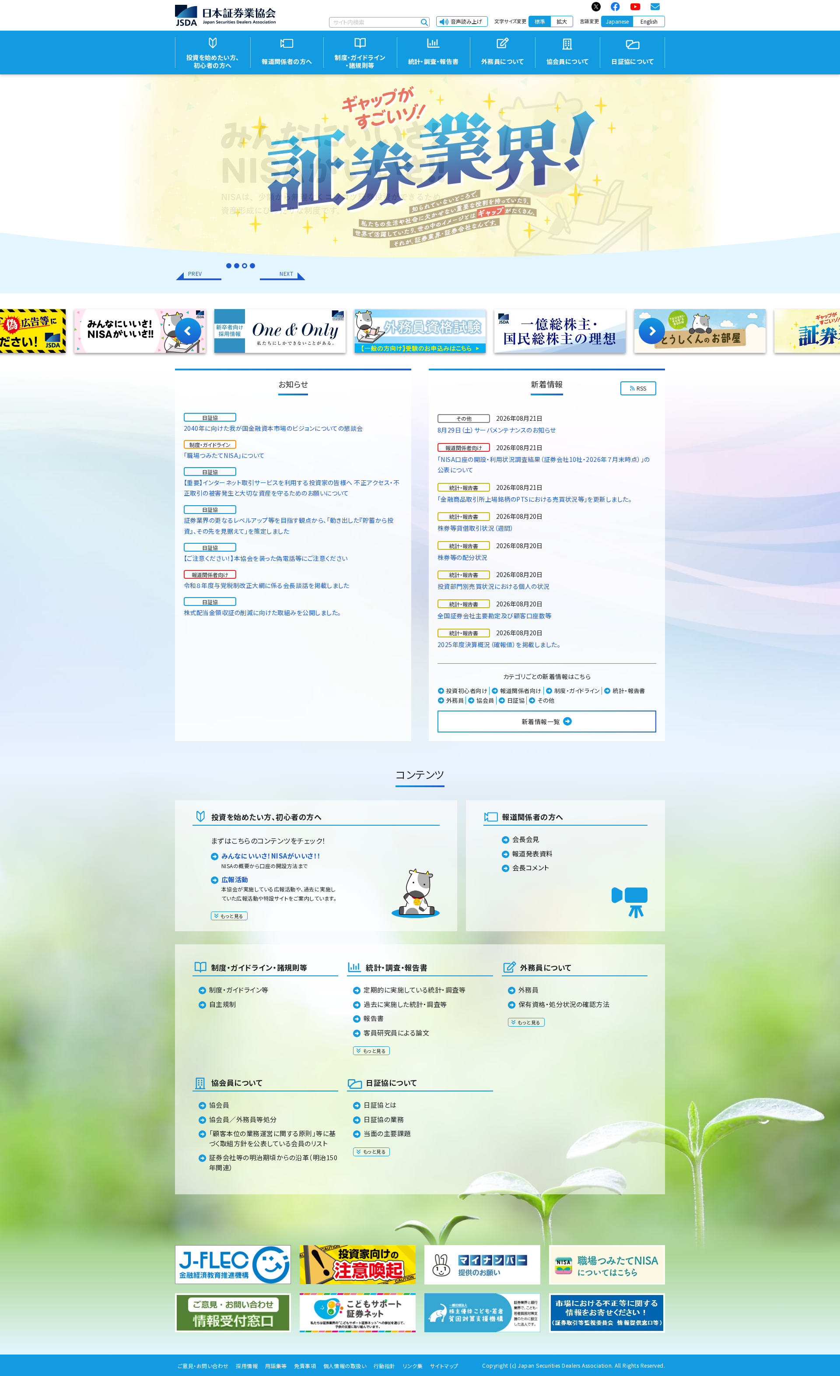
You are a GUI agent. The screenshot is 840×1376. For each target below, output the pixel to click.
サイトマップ (444, 1365)
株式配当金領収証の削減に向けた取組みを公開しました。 (262, 612)
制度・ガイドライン (577, 691)
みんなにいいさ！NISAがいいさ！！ (271, 855)
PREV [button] (195, 273)
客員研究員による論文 (396, 1032)
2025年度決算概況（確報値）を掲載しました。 (499, 644)
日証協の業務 (384, 1119)
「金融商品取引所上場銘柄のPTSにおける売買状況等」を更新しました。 (535, 499)
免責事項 (305, 1365)
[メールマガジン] (655, 6)
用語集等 (276, 1365)
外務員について (545, 967)
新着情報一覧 (541, 721)
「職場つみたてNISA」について (224, 455)
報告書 (374, 1018)
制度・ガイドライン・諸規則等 (259, 967)
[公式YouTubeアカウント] (636, 6)
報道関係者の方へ (533, 816)
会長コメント (531, 867)
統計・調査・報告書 (396, 967)
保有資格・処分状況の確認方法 (564, 1004)
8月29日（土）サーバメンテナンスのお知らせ (497, 430)
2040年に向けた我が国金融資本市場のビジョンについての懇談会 (273, 428)
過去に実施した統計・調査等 (405, 1004)
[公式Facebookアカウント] (615, 6)
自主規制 (222, 1004)
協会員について (236, 1082)
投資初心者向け (466, 691)
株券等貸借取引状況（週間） (476, 528)
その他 (545, 700)
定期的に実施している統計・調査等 (415, 989)
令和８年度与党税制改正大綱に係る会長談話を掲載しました (267, 585)
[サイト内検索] (424, 22)
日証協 (516, 700)
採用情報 (247, 1365)
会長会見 (525, 839)
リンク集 (412, 1365)
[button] (228, 265)
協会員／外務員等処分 (243, 1119)
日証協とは (380, 1104)
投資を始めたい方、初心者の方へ (266, 816)
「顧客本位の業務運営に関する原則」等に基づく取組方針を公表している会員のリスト (272, 1138)
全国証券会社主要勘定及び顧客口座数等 (495, 615)
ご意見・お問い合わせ (203, 1365)
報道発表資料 (532, 853)
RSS (642, 388)
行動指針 (385, 1365)
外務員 (455, 700)
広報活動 (234, 879)
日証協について (391, 1082)
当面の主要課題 (387, 1133)
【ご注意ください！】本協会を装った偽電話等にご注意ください (266, 558)
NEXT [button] (286, 273)
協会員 (485, 700)
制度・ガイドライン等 (239, 989)
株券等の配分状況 (463, 557)
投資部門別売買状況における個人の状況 (494, 586)
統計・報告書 (628, 691)
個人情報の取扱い (345, 1365)
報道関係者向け (520, 691)
